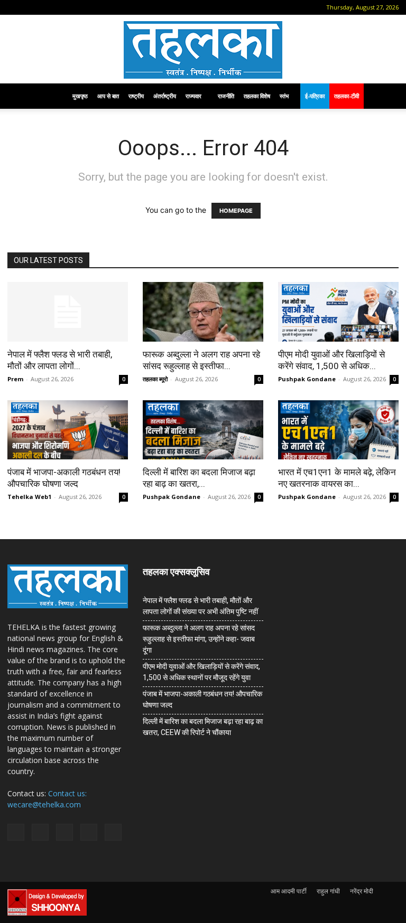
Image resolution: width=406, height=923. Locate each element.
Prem (15, 379)
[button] (15, 7)
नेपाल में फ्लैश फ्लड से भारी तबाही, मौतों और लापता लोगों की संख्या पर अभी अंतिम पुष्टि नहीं (200, 606)
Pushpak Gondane (307, 379)
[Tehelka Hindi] (203, 50)
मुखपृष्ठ (80, 96)
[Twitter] (83, 7)
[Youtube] (101, 7)
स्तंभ (284, 96)
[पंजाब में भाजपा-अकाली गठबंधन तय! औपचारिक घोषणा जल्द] (67, 430)
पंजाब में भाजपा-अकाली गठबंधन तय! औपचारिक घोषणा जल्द (202, 699)
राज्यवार (193, 96)
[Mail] (49, 7)
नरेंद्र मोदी (361, 891)
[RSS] (66, 7)
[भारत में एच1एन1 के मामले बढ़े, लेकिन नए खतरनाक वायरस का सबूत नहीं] (338, 430)
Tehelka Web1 (29, 497)
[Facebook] (31, 7)
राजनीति (226, 96)
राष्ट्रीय (136, 96)
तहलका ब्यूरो (155, 379)
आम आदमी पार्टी (289, 891)
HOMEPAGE (236, 210)
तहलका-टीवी (346, 96)
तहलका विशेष (257, 96)
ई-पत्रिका (315, 96)
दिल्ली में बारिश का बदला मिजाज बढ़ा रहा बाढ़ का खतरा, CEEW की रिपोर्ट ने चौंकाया (203, 727)
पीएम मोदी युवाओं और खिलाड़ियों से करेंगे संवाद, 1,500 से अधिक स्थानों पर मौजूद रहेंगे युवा (201, 672)
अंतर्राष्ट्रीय (164, 96)
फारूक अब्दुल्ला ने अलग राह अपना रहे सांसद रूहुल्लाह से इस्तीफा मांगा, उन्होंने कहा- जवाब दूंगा (199, 639)
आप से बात (108, 96)
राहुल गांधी (328, 891)
